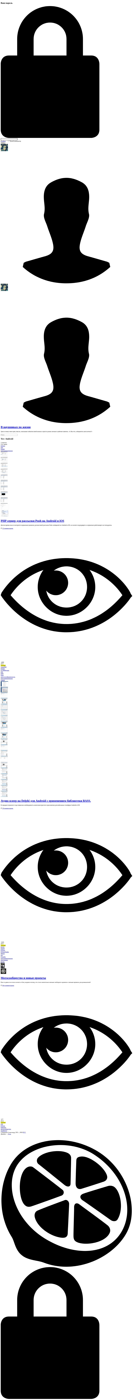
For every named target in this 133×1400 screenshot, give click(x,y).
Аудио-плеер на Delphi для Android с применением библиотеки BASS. (46, 800)
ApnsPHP (4, 667)
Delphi (3, 449)
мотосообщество (6, 1129)
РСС (24, 1132)
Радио (2, 962)
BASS (2, 947)
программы (4, 960)
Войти (3, 143)
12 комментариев (7, 528)
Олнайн (3, 957)
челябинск (4, 1131)
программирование (7, 451)
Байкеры (3, 1127)
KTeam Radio (5, 952)
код (2, 955)
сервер (3, 680)
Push (2, 675)
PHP (2, 673)
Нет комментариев (8, 985)
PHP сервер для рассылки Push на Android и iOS (32, 520)
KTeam (3, 446)
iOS (2, 447)
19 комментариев (7, 808)
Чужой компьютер (15, 141)
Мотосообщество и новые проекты (23, 978)
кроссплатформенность (8, 677)
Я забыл (3, 141)
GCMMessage (5, 670)
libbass (3, 953)
